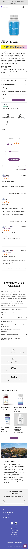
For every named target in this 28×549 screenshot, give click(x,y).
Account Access (6, 519)
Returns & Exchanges (7, 523)
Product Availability (8, 104)
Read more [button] (5, 216)
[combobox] (20, 7)
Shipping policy (14, 532)
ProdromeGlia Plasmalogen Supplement (17, 429)
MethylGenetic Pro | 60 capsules (20, 408)
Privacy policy (14, 528)
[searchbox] (9, 166)
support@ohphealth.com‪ (12, 521)
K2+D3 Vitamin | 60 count (6, 428)
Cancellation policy (14, 536)
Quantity (5, 97)
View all (14, 438)
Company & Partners (8, 512)
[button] (14, 80)
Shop (4, 510)
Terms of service (14, 530)
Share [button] (3, 129)
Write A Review (14, 159)
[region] (13, 148)
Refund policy (14, 527)
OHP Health (6, 517)
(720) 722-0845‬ (6, 524)
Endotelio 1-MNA (5, 407)
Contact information (14, 534)
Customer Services (8, 515)
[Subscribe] (23, 501)
